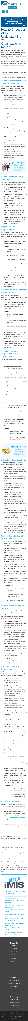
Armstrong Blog (14, 999)
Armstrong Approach (14, 1002)
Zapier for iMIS (14, 948)
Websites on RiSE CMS (14, 980)
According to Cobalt (9, 515)
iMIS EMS (14, 945)
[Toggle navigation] (3, 11)
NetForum (22, 817)
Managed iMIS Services (14, 983)
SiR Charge (14, 961)
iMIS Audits (14, 986)
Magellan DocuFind (14, 955)
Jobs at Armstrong (14, 1005)
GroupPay (14, 958)
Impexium (12, 817)
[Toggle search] (7, 11)
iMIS (16, 817)
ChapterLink (14, 951)
